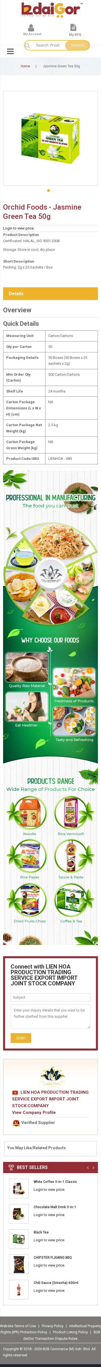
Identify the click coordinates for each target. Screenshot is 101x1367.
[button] (47, 190)
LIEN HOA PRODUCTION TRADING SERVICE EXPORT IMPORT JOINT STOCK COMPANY (50, 1099)
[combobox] (47, 45)
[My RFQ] (73, 30)
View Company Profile (34, 1112)
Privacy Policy (53, 1326)
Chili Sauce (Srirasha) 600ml (56, 1283)
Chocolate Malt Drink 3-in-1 (55, 1207)
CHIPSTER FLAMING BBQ (53, 1258)
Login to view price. (19, 228)
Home (25, 66)
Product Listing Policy (70, 1332)
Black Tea (41, 1232)
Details (16, 293)
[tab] (50, 294)
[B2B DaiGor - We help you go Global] (52, 6)
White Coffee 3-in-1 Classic (55, 1182)
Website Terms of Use (18, 1326)
